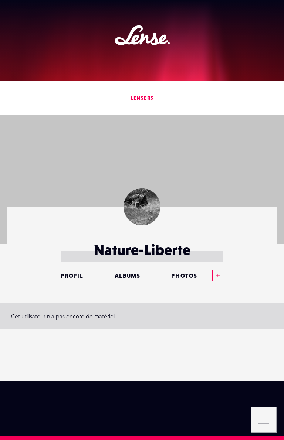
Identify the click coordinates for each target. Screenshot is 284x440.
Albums (128, 275)
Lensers (142, 98)
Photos (184, 275)
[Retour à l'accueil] (142, 35)
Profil (72, 275)
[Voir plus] (210, 276)
